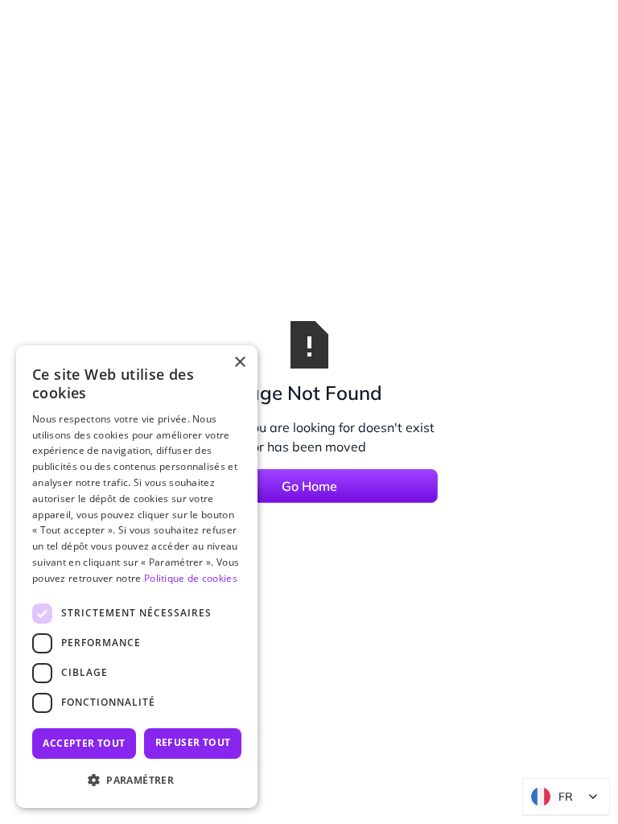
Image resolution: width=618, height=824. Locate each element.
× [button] (239, 362)
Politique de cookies (190, 578)
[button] (136, 780)
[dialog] (137, 576)
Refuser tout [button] (193, 742)
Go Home (309, 486)
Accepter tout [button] (84, 743)
